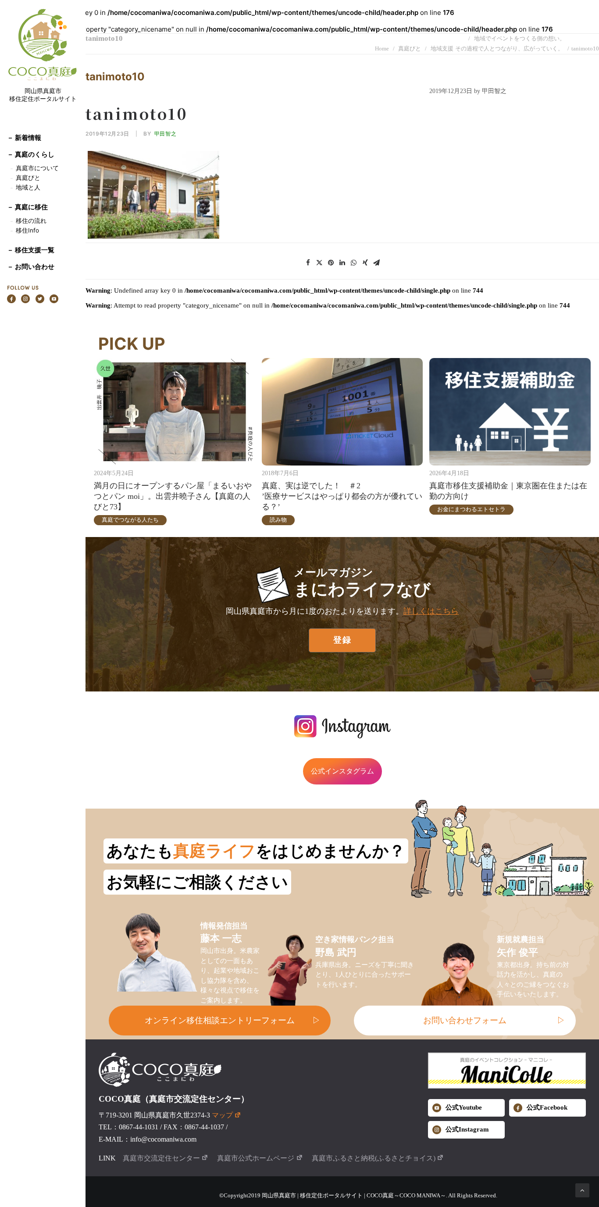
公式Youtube (464, 1107)
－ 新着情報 (24, 137)
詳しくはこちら (431, 611)
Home (382, 48)
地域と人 (28, 187)
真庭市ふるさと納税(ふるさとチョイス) (373, 1158)
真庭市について (36, 168)
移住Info (27, 230)
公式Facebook (547, 1107)
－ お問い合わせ (30, 266)
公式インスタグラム (342, 771)
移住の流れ (31, 220)
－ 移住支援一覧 (30, 250)
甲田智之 (165, 133)
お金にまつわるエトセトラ (471, 509)
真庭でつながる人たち (130, 519)
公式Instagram (467, 1129)
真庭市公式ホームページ (255, 1158)
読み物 (278, 519)
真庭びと (28, 177)
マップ (222, 1115)
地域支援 (442, 48)
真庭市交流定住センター (161, 1158)
